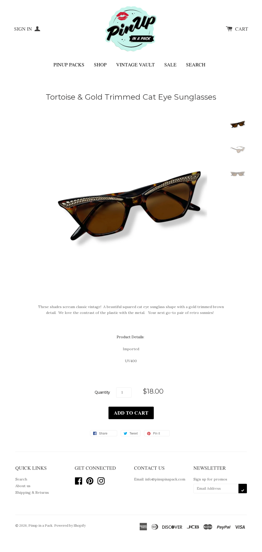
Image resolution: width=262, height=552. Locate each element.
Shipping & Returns (32, 492)
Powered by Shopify (70, 525)
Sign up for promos (210, 479)
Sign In (23, 29)
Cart (241, 29)
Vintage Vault (135, 64)
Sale (170, 64)
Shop (100, 64)
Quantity (102, 392)
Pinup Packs (68, 64)
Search (195, 64)
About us (22, 486)
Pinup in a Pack (40, 525)
